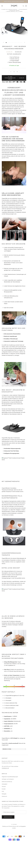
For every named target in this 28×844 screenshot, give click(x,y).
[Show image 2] (7, 42)
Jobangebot (4, 784)
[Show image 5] (12, 42)
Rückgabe (4, 794)
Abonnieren (8, 817)
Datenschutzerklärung (7, 781)
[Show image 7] (15, 42)
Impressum (4, 796)
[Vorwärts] (24, 42)
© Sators (14, 824)
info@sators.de (5, 768)
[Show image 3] (9, 42)
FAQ (3, 791)
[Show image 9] (18, 42)
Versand (4, 786)
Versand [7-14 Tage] (7, 749)
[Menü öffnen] (2, 5)
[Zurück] (3, 42)
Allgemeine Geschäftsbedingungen (10, 776)
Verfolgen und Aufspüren (8, 779)
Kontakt (3, 789)
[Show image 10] (20, 42)
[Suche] (23, 5)
